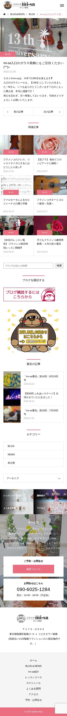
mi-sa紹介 (33, 671)
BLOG (8, 54)
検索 (59, 265)
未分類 (11, 462)
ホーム (33, 660)
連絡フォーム (33, 569)
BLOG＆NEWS (33, 666)
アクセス (33, 694)
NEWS (11, 454)
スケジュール (33, 683)
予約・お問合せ (33, 700)
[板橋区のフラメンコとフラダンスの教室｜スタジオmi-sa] (20, 5)
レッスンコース (33, 677)
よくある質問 (33, 688)
